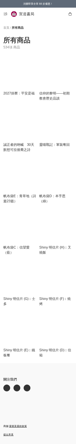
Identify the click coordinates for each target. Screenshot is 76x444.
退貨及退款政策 (18, 426)
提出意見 (8, 434)
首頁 (6, 27)
